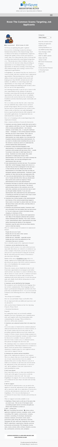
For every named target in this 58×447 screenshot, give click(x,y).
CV (17, 416)
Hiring (16, 419)
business (19, 412)
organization (12, 423)
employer (12, 417)
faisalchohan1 (11, 45)
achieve (28, 410)
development (28, 416)
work (22, 428)
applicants (7, 412)
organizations (19, 423)
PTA (21, 425)
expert (28, 417)
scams (10, 427)
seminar (14, 427)
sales (6, 427)
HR (19, 419)
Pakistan (26, 423)
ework (24, 417)
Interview (29, 419)
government (8, 419)
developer (21, 416)
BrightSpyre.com (22, 258)
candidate (24, 412)
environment (19, 417)
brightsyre (13, 412)
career (29, 412)
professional (8, 425)
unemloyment (10, 428)
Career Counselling (11, 410)
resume (31, 425)
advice (32, 410)
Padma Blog (25, 444)
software (22, 427)
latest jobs (19, 421)
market (32, 421)
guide (13, 419)
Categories (41, 35)
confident (7, 416)
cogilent (16, 414)
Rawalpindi (25, 425)
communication (23, 414)
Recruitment (19, 410)
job (11, 421)
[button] (51, 15)
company (30, 414)
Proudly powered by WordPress (29, 442)
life (29, 421)
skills (18, 427)
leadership (25, 421)
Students (28, 427)
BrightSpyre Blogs (29, 8)
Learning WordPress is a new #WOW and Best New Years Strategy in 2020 (20, 436)
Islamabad (7, 421)
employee (7, 417)
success (33, 427)
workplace (26, 428)
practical (31, 423)
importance (24, 419)
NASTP (6, 423)
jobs (14, 421)
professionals (15, 425)
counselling (13, 416)
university (17, 428)
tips (6, 428)
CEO (12, 414)
